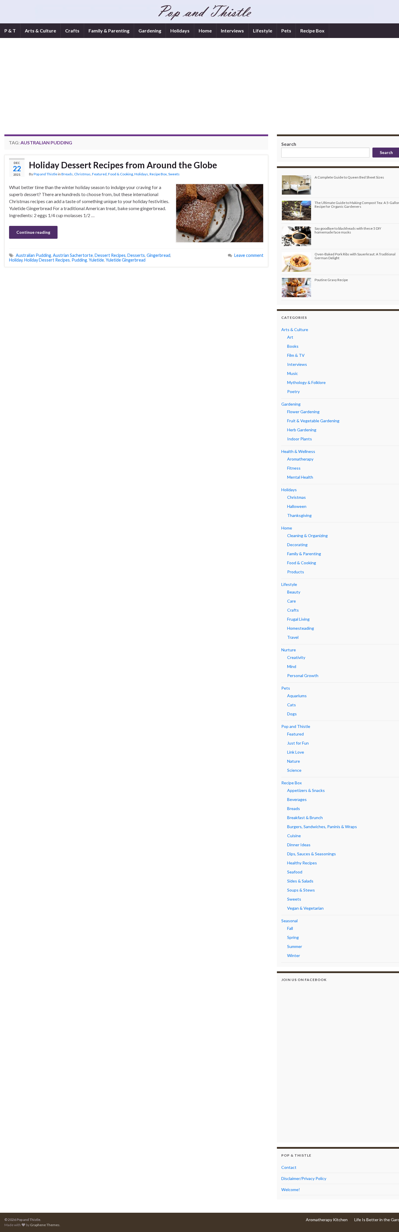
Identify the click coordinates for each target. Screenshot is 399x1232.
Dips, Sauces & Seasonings (311, 853)
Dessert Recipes (110, 255)
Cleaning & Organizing (307, 535)
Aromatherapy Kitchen (327, 1219)
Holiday (15, 259)
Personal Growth (302, 675)
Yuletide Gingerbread (125, 259)
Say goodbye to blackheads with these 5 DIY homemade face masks (348, 230)
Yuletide (96, 259)
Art (290, 337)
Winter (293, 955)
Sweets (174, 174)
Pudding (79, 259)
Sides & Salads (300, 880)
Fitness (294, 468)
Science (294, 770)
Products (295, 571)
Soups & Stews (301, 889)
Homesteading (300, 628)
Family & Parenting (109, 30)
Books (293, 346)
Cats (291, 704)
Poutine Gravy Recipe (331, 280)
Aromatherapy (300, 458)
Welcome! (290, 1189)
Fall (290, 928)
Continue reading (33, 232)
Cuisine (294, 835)
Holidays (180, 30)
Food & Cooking (120, 174)
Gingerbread (158, 255)
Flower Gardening (303, 411)
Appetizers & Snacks (306, 790)
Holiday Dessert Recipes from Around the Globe (123, 165)
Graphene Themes (45, 1225)
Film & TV (296, 355)
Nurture (288, 649)
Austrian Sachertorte (73, 255)
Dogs (292, 713)
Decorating (297, 544)
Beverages (297, 799)
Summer (294, 946)
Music (292, 373)
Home (205, 30)
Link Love (295, 752)
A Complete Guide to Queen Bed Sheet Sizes (349, 177)
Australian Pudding (33, 255)
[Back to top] (386, 1219)
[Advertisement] (204, 90)
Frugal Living (298, 619)
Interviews (232, 30)
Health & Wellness (298, 451)
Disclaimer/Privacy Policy (303, 1178)
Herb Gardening (301, 429)
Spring (293, 937)
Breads (67, 174)
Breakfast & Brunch (305, 817)
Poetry (293, 391)
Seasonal (289, 920)
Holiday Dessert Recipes (47, 259)
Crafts (72, 30)
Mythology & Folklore (306, 382)
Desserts (136, 255)
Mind (291, 666)
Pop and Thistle (45, 174)
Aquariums (297, 695)
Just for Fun (298, 742)
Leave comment (248, 255)
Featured (99, 174)
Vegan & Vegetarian (305, 908)
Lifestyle (262, 30)
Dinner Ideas (298, 844)
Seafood (294, 871)
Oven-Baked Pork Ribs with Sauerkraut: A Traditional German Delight (355, 256)
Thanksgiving (299, 515)
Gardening (149, 30)
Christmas (82, 174)
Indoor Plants (299, 438)
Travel (293, 637)
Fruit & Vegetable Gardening (313, 420)
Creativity (296, 657)
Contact (288, 1167)
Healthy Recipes (302, 862)
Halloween (296, 506)
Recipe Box (312, 30)
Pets (286, 30)
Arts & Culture (40, 30)
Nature (293, 761)
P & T (10, 30)
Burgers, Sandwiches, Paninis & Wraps (322, 826)
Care (291, 600)
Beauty (293, 591)
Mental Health (300, 477)
